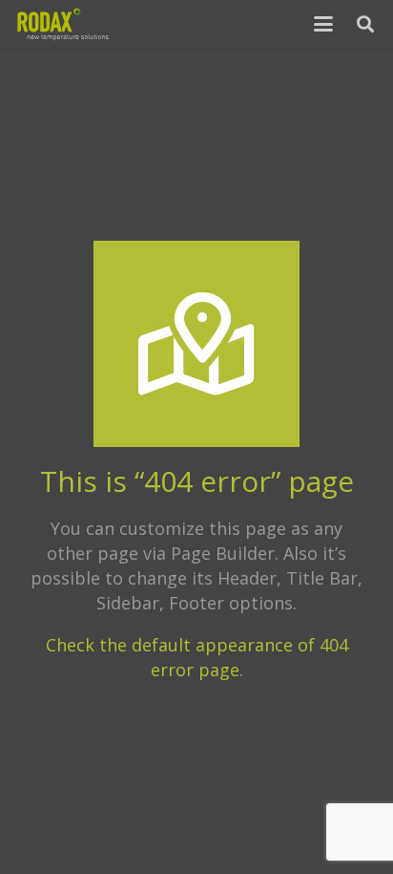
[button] (323, 23)
